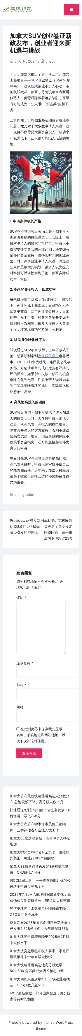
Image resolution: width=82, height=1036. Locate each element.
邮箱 (21, 685)
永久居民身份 (48, 356)
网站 (19, 707)
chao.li (51, 61)
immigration (24, 494)
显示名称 (24, 663)
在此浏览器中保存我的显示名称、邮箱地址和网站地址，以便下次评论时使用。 (40, 735)
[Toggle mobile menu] (71, 9)
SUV (34, 80)
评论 (21, 597)
